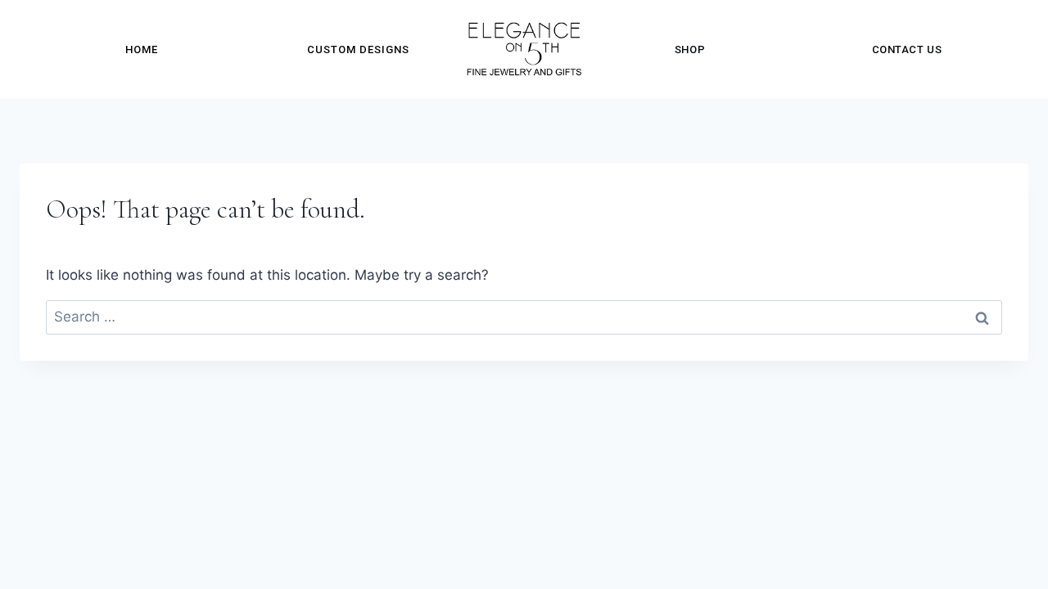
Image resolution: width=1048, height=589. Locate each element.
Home (141, 49)
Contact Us (907, 49)
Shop (690, 49)
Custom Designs (358, 49)
